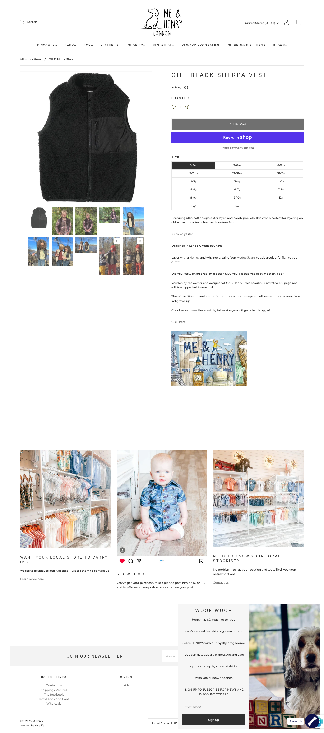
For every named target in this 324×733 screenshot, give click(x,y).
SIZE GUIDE (162, 45)
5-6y (193, 189)
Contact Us (54, 685)
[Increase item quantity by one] (187, 107)
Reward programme (201, 45)
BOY (87, 45)
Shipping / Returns (54, 690)
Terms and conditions (53, 699)
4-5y (281, 181)
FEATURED (109, 45)
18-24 (281, 173)
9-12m (193, 173)
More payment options (238, 147)
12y (281, 197)
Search (32, 21)
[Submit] (25, 22)
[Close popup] (315, 609)
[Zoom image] (86, 138)
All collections (31, 59)
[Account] (286, 23)
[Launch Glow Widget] (312, 721)
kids (126, 685)
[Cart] (298, 23)
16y (237, 206)
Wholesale (53, 703)
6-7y (237, 189)
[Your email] (213, 707)
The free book (54, 694)
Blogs (279, 45)
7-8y (281, 189)
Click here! (179, 322)
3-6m (237, 165)
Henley (194, 257)
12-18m (237, 173)
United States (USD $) (260, 23)
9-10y (237, 197)
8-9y (193, 197)
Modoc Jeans (246, 257)
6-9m (281, 165)
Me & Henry (36, 721)
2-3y (193, 181)
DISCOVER (46, 45)
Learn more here (32, 579)
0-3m (193, 165)
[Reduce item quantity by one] (173, 107)
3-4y (237, 181)
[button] (33, 138)
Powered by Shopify (32, 725)
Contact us (221, 582)
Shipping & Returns (246, 45)
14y (193, 206)
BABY (69, 45)
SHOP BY (135, 45)
